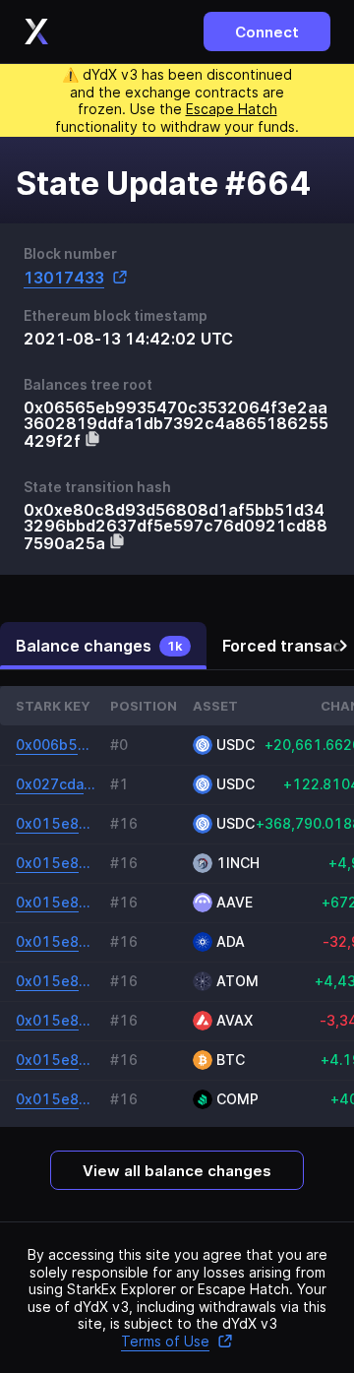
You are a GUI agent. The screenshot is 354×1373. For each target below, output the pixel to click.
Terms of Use (165, 1341)
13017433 (64, 277)
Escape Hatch (231, 108)
